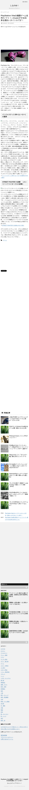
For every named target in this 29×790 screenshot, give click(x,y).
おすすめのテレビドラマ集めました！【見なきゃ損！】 (14, 727)
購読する (4, 584)
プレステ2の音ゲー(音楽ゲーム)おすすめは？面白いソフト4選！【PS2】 (18, 484)
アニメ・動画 (4, 655)
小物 (2, 693)
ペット (2, 676)
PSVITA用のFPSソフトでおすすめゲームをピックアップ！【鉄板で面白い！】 (18, 494)
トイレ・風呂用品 (5, 672)
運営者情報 (4, 735)
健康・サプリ (4, 684)
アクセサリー (4, 653)
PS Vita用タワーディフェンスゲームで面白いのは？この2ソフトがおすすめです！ (18, 466)
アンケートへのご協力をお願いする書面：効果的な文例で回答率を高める (18, 594)
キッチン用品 (4, 659)
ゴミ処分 (3, 667)
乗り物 (2, 680)
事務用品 (3, 682)
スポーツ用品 (4, 670)
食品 (2, 718)
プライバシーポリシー (7, 737)
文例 (2, 699)
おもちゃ (3, 651)
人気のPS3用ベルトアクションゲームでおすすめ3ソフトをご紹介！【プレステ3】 (18, 418)
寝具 (2, 691)
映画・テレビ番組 (5, 701)
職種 (2, 710)
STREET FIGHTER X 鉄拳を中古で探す (13, 225)
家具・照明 (3, 686)
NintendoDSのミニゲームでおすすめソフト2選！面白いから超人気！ (18, 475)
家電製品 (3, 689)
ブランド (3, 674)
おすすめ (3, 649)
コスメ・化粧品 (4, 665)
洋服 (2, 707)
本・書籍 (3, 705)
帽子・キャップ (4, 695)
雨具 (2, 712)
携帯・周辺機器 (4, 697)
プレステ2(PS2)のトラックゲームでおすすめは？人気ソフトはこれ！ (18, 503)
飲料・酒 (3, 720)
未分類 (2, 703)
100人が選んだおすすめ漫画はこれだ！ (10, 729)
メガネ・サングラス (6, 678)
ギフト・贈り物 (4, 661)
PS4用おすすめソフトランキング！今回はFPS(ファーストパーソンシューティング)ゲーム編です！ (18, 447)
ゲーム (5, 240)
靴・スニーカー (4, 714)
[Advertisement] (14, 38)
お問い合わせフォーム (7, 739)
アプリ (2, 657)
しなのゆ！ (14, 5)
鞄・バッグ (3, 716)
